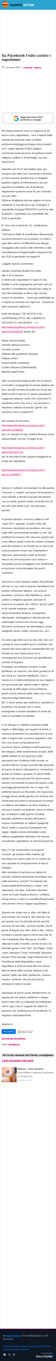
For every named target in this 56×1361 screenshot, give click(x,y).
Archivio (46, 1346)
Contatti (6, 1349)
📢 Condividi (9, 1032)
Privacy (6, 1346)
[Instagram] (14, 1355)
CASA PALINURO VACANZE (18, 1060)
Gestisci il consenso (20, 1349)
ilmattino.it (14, 1044)
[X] (9, 1355)
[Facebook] (4, 1355)
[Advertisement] (28, 1206)
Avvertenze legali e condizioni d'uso (26, 1346)
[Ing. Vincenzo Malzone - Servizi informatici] (44, 1356)
